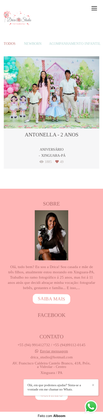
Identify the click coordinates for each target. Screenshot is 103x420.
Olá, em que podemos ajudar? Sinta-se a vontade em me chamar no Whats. (54, 387)
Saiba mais (51, 299)
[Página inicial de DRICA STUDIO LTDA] (18, 18)
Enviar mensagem (54, 351)
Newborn (33, 44)
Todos (10, 44)
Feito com (52, 416)
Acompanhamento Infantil (75, 44)
